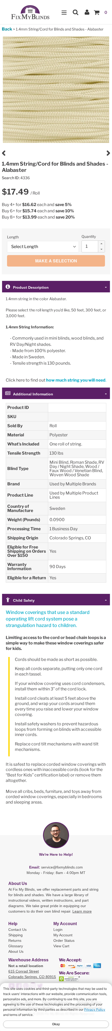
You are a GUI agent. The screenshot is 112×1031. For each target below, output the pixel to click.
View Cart (61, 946)
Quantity (89, 236)
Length (13, 237)
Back (7, 29)
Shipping (15, 935)
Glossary (15, 946)
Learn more (82, 911)
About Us (15, 951)
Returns (14, 940)
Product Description (31, 287)
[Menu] (64, 12)
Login (58, 929)
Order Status (63, 940)
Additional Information (33, 394)
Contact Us (17, 929)
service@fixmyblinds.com (62, 867)
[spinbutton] (94, 246)
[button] (101, 243)
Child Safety (24, 600)
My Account (62, 935)
